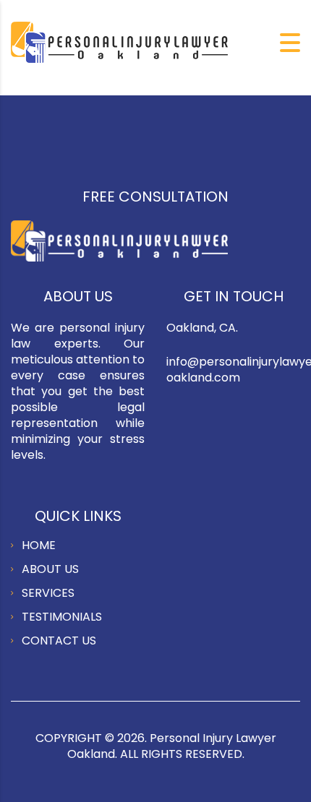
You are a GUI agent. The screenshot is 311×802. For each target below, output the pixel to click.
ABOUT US (50, 569)
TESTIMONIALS (62, 616)
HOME (39, 545)
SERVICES (48, 593)
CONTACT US (59, 640)
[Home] (119, 41)
